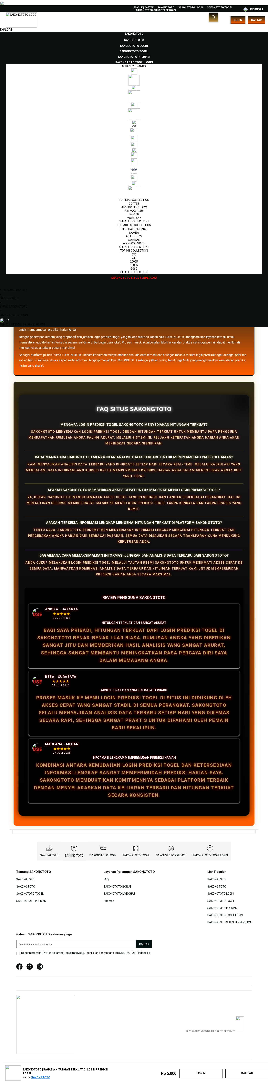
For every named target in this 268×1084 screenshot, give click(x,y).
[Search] (213, 17)
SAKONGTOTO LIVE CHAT (119, 893)
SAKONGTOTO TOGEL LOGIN (210, 855)
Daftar (256, 20)
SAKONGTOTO (165, 7)
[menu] (134, 156)
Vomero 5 (134, 218)
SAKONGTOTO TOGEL (219, 7)
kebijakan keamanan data (103, 952)
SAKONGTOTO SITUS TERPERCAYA (156, 10)
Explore (6, 29)
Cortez (134, 203)
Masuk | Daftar (144, 7)
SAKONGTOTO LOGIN (190, 7)
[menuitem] (134, 34)
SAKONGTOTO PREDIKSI (171, 855)
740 (134, 258)
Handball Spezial (134, 229)
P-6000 (134, 214)
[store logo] (21, 20)
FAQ (106, 879)
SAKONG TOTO (74, 855)
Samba (134, 232)
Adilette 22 (134, 236)
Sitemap (109, 900)
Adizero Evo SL (134, 243)
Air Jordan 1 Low (134, 207)
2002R (134, 261)
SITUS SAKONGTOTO (13, 306)
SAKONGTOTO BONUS (117, 886)
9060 (134, 268)
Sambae (134, 240)
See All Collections (134, 221)
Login (238, 20)
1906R (134, 265)
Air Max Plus (134, 211)
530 (134, 254)
